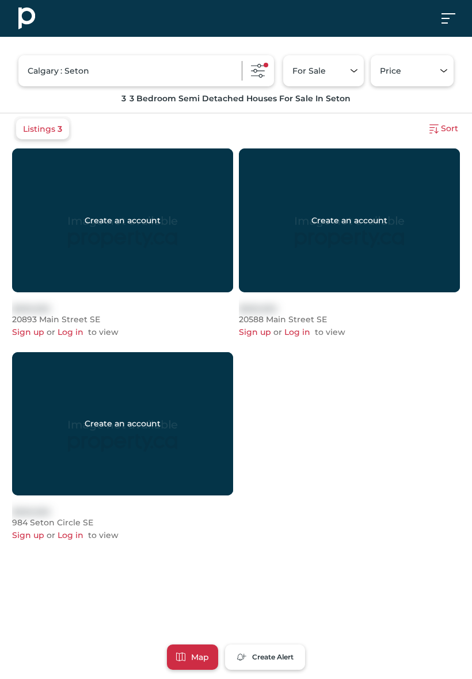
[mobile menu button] (454, 18)
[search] (146, 70)
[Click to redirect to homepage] (26, 18)
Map (200, 657)
